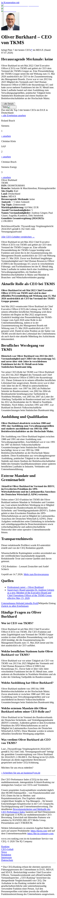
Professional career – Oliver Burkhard (25, 587)
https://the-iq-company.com (40, 833)
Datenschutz (7, 860)
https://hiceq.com (39, 830)
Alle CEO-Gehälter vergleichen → (18, 236)
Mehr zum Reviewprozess (36, 574)
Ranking (5, 846)
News (4, 852)
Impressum (6, 857)
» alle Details (8, 104)
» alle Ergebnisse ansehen (13, 115)
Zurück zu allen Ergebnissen (15, 606)
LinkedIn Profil (31, 603)
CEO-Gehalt (7, 849)
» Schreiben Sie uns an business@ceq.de (20, 773)
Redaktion (6, 854)
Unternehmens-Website (12, 603)
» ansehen (6, 136)
